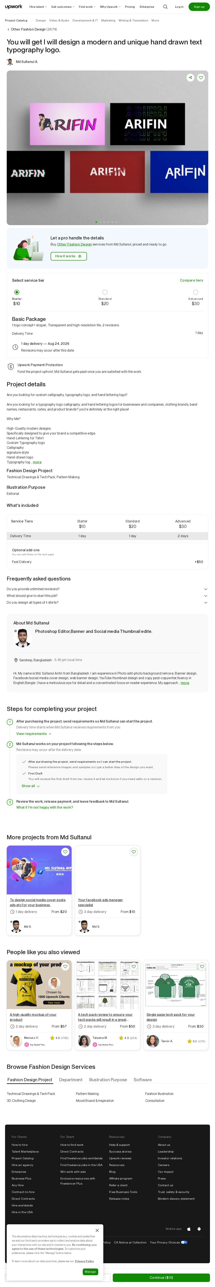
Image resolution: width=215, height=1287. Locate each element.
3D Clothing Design (21, 1101)
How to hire (20, 1144)
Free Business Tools (123, 1192)
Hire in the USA (22, 1212)
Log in (179, 6)
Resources (116, 1165)
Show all (28, 786)
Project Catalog (16, 20)
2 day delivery (27, 1026)
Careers (163, 1165)
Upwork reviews (120, 1158)
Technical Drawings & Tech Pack (31, 1094)
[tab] (30, 1080)
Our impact (166, 1171)
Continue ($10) (161, 1278)
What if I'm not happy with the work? (44, 807)
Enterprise (19, 1171)
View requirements (31, 734)
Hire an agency (22, 1165)
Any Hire (18, 1185)
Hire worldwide (22, 1205)
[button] (96, 222)
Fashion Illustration (159, 1094)
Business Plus (21, 1178)
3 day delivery (95, 912)
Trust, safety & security (174, 1192)
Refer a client (118, 1185)
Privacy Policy (84, 1261)
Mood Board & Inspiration (95, 1101)
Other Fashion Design (74, 244)
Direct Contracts (23, 1198)
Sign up (199, 6)
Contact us (165, 1185)
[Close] (97, 1230)
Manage (90, 1271)
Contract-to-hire (23, 1192)
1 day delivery (26, 912)
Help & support (119, 1144)
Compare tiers (191, 280)
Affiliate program (120, 1178)
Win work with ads (73, 1171)
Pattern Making (87, 1094)
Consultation (155, 1101)
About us (164, 1144)
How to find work (72, 1144)
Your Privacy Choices (168, 1242)
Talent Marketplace (25, 1151)
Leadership (166, 1151)
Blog (112, 1171)
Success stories (120, 1151)
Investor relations (170, 1158)
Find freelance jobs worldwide (81, 1158)
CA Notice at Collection (130, 1242)
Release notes (119, 1198)
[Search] (165, 6)
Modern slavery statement (176, 1198)
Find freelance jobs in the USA (81, 1165)
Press (162, 1178)
